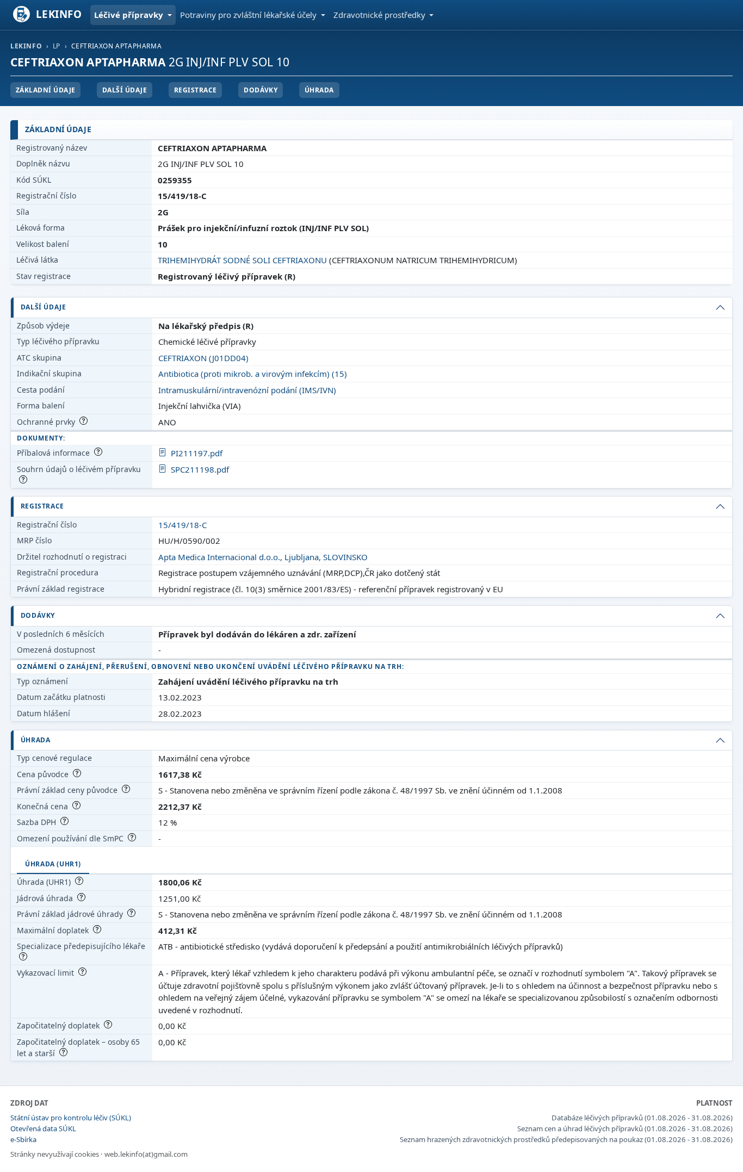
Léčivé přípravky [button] (129, 14)
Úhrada (319, 90)
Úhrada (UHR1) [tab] (53, 864)
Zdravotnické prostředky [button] (380, 14)
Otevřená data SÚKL (43, 1128)
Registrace (195, 90)
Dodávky (260, 90)
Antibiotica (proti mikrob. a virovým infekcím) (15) (252, 373)
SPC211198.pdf (200, 469)
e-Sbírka (23, 1139)
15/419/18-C (182, 524)
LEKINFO (26, 46)
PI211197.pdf (196, 453)
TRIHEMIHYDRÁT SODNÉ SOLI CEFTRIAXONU (242, 260)
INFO (59, 14)
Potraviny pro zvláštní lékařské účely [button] (249, 14)
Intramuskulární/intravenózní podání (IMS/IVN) (247, 390)
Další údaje (124, 90)
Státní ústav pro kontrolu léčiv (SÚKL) (70, 1118)
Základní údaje (46, 90)
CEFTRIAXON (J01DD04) (203, 357)
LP (56, 46)
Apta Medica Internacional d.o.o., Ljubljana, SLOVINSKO (263, 556)
